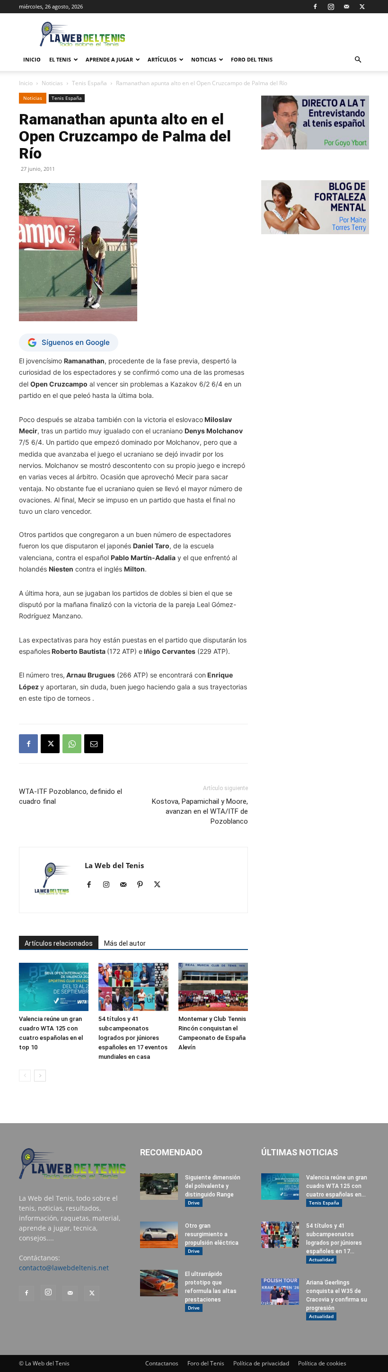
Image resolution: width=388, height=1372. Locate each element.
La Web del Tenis (114, 865)
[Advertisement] (258, 34)
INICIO (32, 59)
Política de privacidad (261, 1363)
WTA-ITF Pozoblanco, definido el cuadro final (70, 796)
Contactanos (161, 1363)
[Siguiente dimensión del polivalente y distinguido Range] (159, 1186)
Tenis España (89, 83)
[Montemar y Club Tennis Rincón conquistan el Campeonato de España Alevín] (213, 987)
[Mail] (346, 6)
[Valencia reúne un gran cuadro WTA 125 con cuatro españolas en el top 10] (53, 987)
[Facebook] (315, 6)
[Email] (93, 743)
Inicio (26, 83)
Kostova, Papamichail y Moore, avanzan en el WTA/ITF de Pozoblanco (200, 811)
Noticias (203, 59)
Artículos (162, 59)
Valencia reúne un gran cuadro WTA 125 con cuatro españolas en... (336, 1186)
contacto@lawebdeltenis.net (64, 1267)
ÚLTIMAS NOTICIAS (299, 1152)
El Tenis (60, 59)
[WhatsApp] (71, 743)
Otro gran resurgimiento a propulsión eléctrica (211, 1234)
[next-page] (40, 1076)
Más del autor (125, 943)
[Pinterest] (143, 885)
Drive (194, 1202)
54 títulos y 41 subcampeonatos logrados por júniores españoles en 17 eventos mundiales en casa (133, 1037)
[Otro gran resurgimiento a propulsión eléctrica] (159, 1235)
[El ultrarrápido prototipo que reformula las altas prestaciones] (159, 1283)
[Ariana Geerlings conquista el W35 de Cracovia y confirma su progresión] (280, 1291)
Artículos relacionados (59, 943)
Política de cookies (322, 1363)
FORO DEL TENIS (252, 59)
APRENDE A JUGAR (109, 59)
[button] (357, 59)
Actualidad (321, 1259)
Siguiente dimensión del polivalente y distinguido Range (212, 1186)
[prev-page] (25, 1076)
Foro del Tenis (205, 1363)
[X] (362, 6)
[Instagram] (331, 6)
